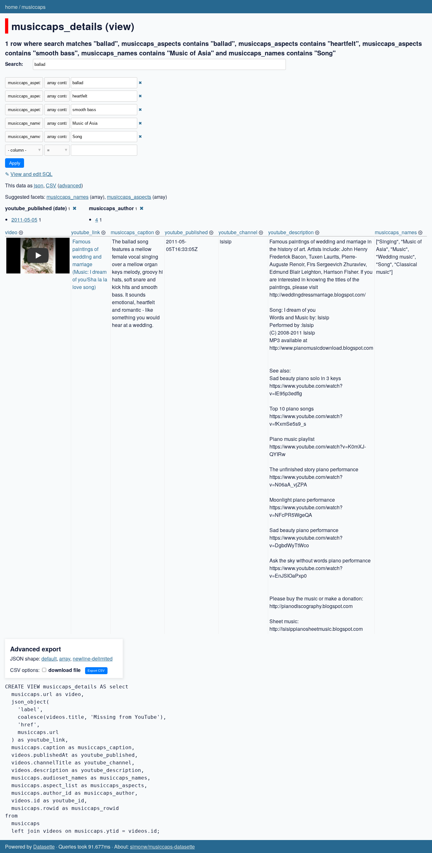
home (11, 6)
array (64, 658)
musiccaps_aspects (129, 196)
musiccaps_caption (132, 232)
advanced (70, 185)
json (38, 185)
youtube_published (186, 232)
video (11, 232)
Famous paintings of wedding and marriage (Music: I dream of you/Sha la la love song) (90, 264)
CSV (51, 185)
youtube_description (291, 232)
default (49, 658)
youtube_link (85, 232)
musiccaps (34, 6)
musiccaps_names (67, 196)
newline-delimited (93, 658)
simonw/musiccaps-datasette (162, 846)
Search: (14, 63)
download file (64, 670)
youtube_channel (238, 232)
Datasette (44, 846)
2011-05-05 (24, 219)
